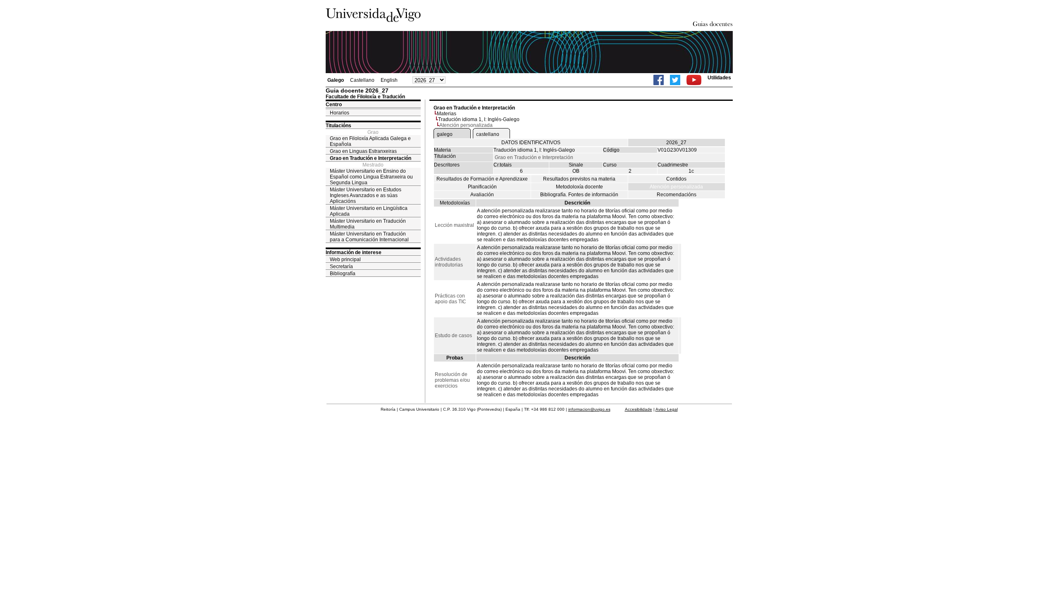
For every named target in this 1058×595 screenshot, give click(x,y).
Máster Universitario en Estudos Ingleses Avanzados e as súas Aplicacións (365, 195)
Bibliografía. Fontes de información (579, 195)
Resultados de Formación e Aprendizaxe (482, 179)
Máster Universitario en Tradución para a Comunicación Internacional (369, 237)
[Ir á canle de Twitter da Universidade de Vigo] (675, 80)
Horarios (339, 113)
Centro (334, 104)
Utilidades (719, 78)
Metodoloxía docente (579, 187)
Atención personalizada (676, 187)
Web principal (345, 259)
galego (445, 134)
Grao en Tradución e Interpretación (370, 158)
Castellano (362, 80)
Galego (335, 80)
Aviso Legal (666, 409)
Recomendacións (676, 195)
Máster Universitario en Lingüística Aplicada (368, 211)
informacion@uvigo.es (589, 409)
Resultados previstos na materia (579, 179)
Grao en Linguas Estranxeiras (363, 151)
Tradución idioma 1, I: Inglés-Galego (478, 119)
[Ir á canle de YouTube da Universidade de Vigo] (693, 80)
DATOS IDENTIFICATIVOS (530, 142)
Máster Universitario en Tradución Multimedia (368, 224)
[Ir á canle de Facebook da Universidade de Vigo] (658, 80)
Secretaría (341, 266)
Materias (446, 114)
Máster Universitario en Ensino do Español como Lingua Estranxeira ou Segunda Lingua (371, 177)
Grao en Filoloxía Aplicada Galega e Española (370, 141)
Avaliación (482, 195)
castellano (487, 134)
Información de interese (353, 252)
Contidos (676, 179)
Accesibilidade (638, 409)
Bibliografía (342, 273)
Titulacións (338, 126)
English (389, 80)
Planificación (482, 187)
